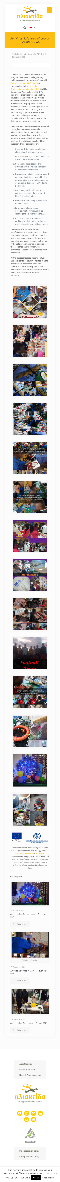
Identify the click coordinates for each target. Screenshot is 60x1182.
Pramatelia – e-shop (28, 1069)
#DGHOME (32, 83)
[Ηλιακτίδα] (30, 13)
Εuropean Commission (24, 853)
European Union (18, 83)
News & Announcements (30, 1075)
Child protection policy (29, 1156)
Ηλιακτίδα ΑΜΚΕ (34, 54)
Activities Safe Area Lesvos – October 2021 (28, 1023)
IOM (12, 851)
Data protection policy (29, 1151)
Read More (48, 1177)
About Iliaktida (25, 1064)
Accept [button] (36, 1178)
